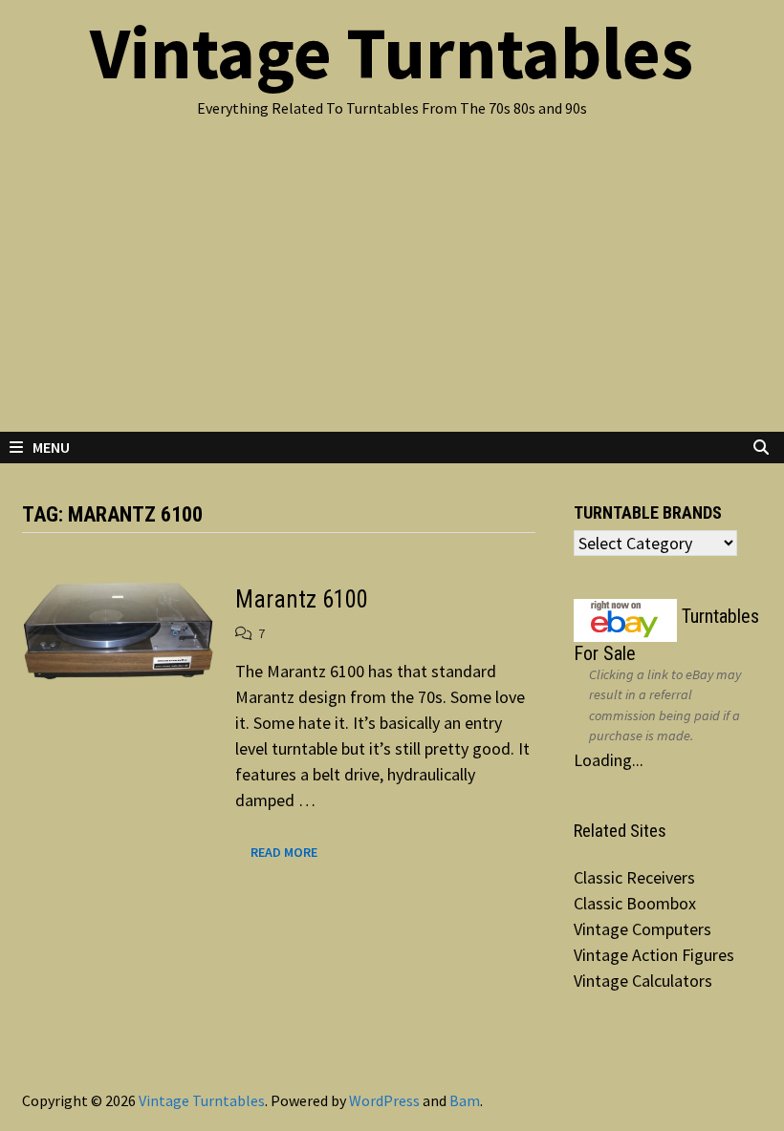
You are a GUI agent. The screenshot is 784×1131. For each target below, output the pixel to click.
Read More (283, 850)
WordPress (384, 1100)
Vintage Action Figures (654, 955)
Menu (51, 447)
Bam (464, 1100)
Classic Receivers (634, 877)
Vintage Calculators (643, 981)
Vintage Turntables (391, 52)
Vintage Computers (642, 929)
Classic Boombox (635, 903)
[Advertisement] (392, 288)
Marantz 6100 (301, 599)
